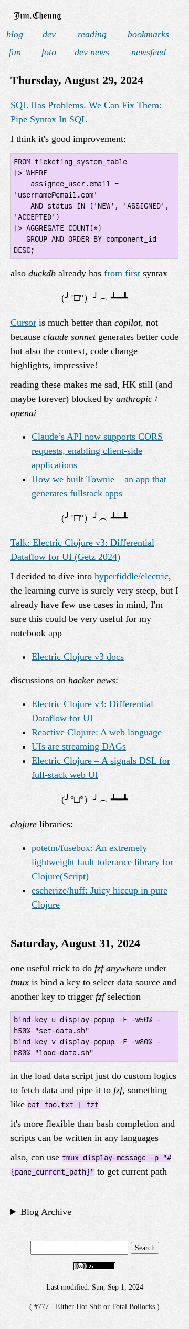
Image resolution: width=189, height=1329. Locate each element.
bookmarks (148, 34)
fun (15, 52)
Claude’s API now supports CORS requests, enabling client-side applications (97, 450)
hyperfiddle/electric (131, 576)
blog (14, 34)
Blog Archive (45, 1212)
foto (48, 52)
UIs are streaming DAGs (79, 746)
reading (92, 34)
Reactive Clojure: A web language (97, 732)
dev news (92, 52)
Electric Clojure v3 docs (78, 656)
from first (122, 273)
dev (49, 34)
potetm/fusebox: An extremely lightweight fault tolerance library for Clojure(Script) (102, 862)
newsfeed (148, 52)
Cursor (23, 322)
